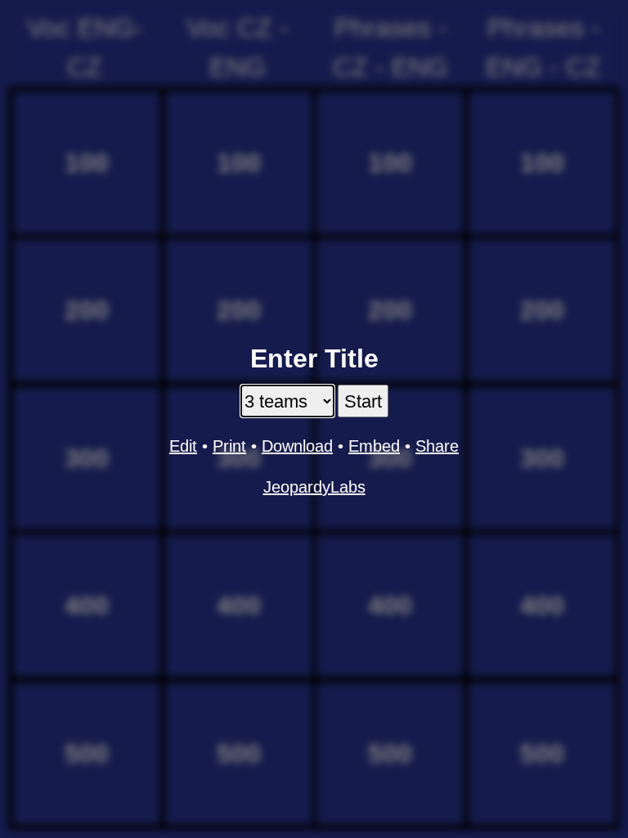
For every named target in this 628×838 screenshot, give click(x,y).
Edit (183, 446)
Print (229, 446)
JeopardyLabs (314, 487)
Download (297, 446)
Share (437, 446)
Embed (374, 446)
